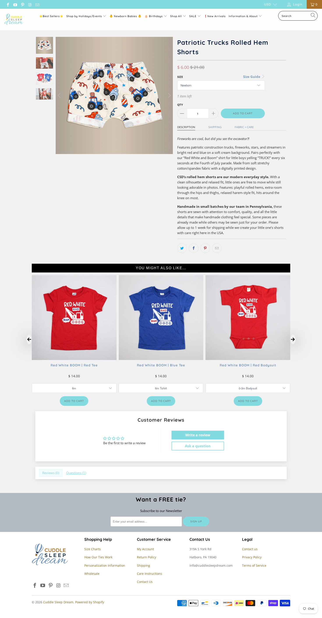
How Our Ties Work (98, 557)
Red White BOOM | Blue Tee (161, 365)
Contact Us (145, 582)
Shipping (214, 127)
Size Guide (252, 76)
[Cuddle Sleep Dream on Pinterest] (22, 4)
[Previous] (59, 95)
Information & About (243, 16)
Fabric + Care (244, 127)
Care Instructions (149, 573)
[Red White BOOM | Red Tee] (74, 358)
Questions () (76, 473)
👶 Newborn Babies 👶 (126, 16)
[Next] (168, 95)
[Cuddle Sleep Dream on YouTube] (15, 4)
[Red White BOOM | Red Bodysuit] (247, 358)
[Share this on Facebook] (193, 248)
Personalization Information (104, 565)
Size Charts (92, 549)
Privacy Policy (252, 557)
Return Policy (146, 557)
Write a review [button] (197, 435)
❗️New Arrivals (215, 16)
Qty (180, 105)
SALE (193, 16)
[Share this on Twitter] (182, 248)
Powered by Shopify (89, 602)
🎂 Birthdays (154, 16)
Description (186, 127)
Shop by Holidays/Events (84, 16)
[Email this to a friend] (217, 248)
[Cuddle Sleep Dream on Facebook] (7, 4)
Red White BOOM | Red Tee (74, 365)
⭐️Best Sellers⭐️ (51, 16)
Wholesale (91, 573)
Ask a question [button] (198, 446)
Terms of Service (254, 565)
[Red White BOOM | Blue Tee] (161, 358)
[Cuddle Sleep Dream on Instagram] (30, 4)
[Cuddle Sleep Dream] (13, 19)
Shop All (176, 16)
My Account (145, 549)
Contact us (250, 549)
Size (180, 77)
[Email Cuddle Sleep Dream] (37, 4)
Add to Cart (74, 401)
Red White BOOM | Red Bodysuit (248, 365)
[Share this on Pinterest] (205, 248)
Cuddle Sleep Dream (58, 602)
